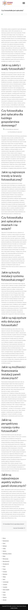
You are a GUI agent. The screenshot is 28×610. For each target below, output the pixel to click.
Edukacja (5, 545)
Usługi (4, 594)
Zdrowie (4, 599)
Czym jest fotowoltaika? (18, 528)
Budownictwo (6, 540)
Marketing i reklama (7, 553)
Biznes (4, 538)
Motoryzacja (5, 558)
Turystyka (5, 587)
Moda (4, 556)
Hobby (4, 548)
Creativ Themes (14, 608)
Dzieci (4, 543)
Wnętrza (5, 597)
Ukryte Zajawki (6, 589)
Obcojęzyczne (6, 563)
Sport (4, 579)
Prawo (4, 569)
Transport (5, 584)
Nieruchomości (6, 561)
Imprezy (4, 551)
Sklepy (4, 576)
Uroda (4, 592)
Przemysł (5, 571)
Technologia (5, 581)
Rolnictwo (5, 574)
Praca (4, 566)
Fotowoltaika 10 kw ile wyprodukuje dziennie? (14, 524)
